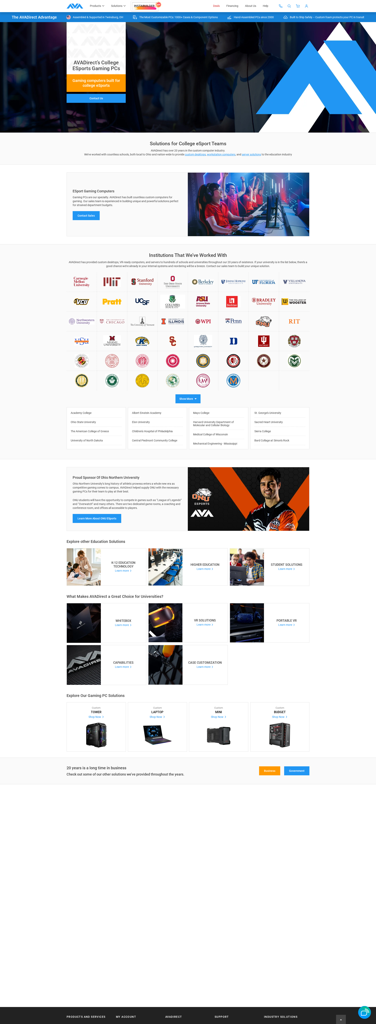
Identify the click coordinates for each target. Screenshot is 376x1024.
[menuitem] (146, 6)
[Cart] (298, 6)
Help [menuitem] (265, 5)
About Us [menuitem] (250, 5)
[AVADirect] (75, 6)
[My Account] (306, 6)
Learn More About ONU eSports (97, 518)
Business (269, 770)
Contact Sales (86, 215)
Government (297, 770)
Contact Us (96, 98)
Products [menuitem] (95, 5)
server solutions (251, 154)
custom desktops (195, 154)
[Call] (281, 6)
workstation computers (221, 154)
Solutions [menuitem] (116, 5)
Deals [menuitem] (216, 5)
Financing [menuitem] (232, 5)
